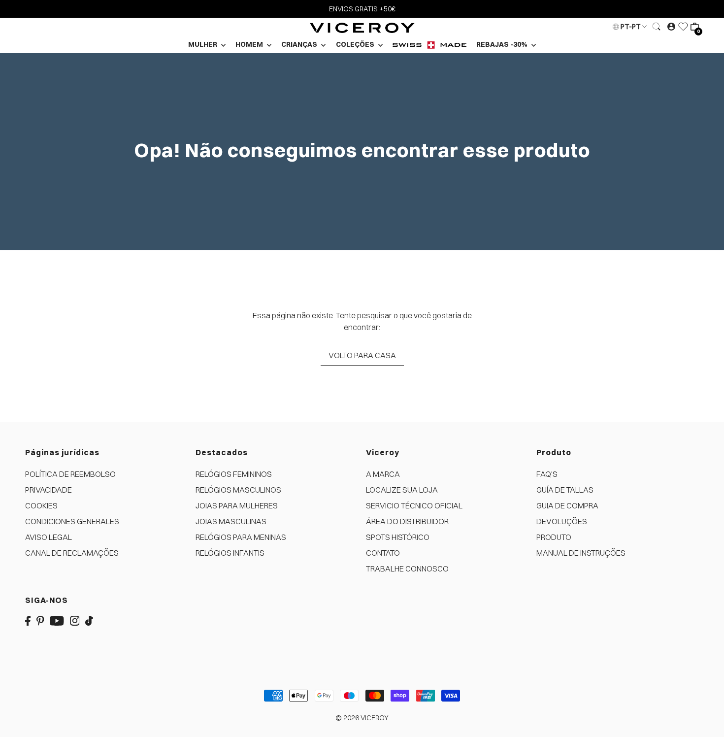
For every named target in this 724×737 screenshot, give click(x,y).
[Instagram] (75, 620)
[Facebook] (28, 620)
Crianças (300, 44)
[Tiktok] (89, 620)
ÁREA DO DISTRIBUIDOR (407, 521)
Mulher (203, 44)
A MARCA (383, 474)
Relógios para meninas (241, 537)
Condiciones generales (72, 521)
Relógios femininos (234, 474)
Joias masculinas (231, 521)
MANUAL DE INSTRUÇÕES (580, 553)
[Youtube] (57, 620)
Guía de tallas (564, 490)
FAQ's (547, 474)
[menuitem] (429, 44)
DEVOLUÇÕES (561, 521)
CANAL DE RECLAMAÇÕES (72, 553)
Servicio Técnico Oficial (414, 505)
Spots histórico (397, 537)
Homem (249, 44)
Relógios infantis (230, 553)
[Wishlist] (683, 26)
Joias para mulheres (237, 505)
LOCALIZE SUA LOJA (402, 490)
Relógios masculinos (238, 490)
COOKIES (41, 505)
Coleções (356, 44)
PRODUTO (553, 537)
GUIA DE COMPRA (567, 505)
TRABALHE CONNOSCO (407, 568)
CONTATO (383, 553)
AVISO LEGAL (48, 537)
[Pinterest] (40, 620)
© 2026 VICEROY (362, 717)
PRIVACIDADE (48, 490)
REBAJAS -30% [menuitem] (502, 44)
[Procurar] (657, 27)
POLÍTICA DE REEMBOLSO (70, 474)
